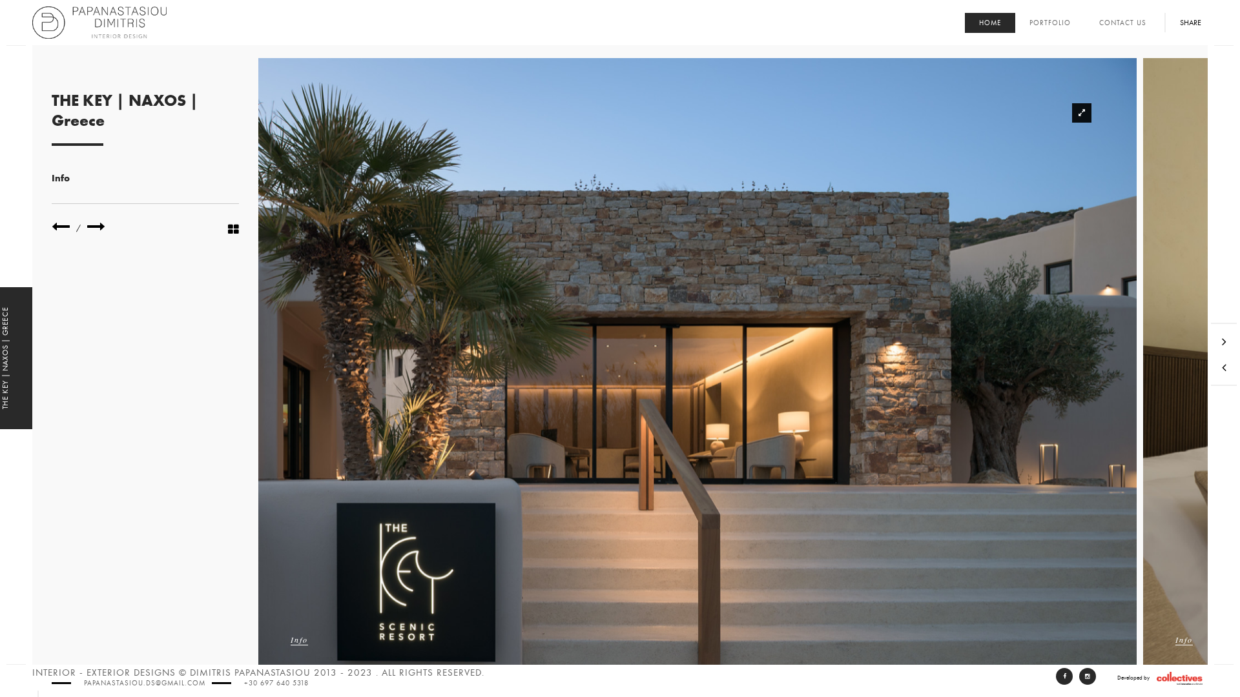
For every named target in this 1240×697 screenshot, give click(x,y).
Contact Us (1122, 23)
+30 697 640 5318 (276, 683)
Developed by (1133, 677)
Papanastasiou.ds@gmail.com (144, 683)
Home (990, 23)
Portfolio (1050, 23)
